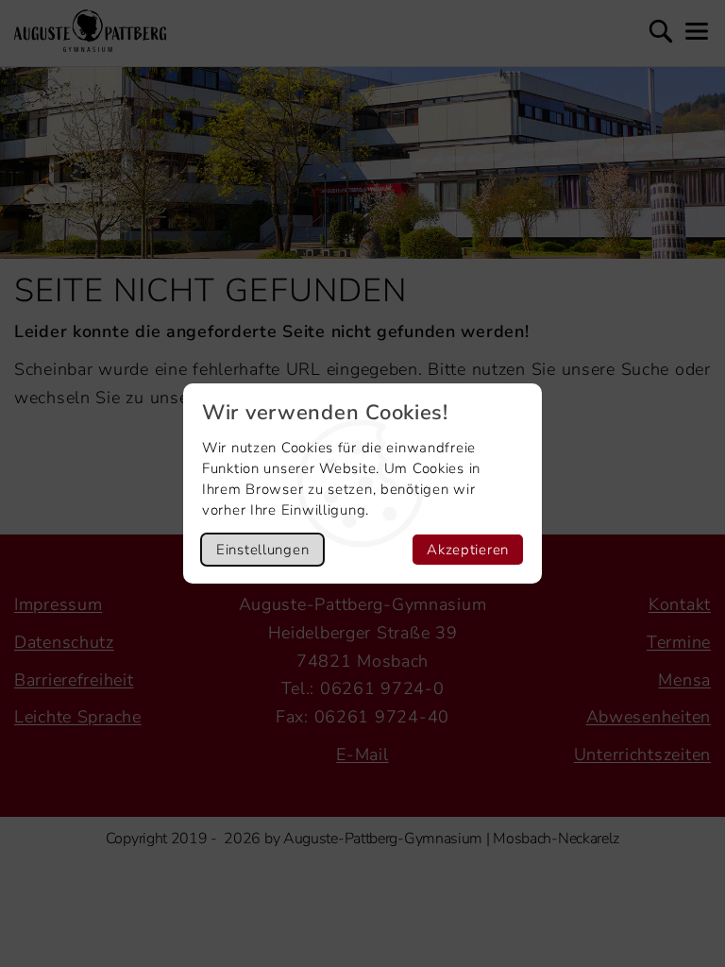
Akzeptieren (468, 549)
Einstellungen (262, 549)
